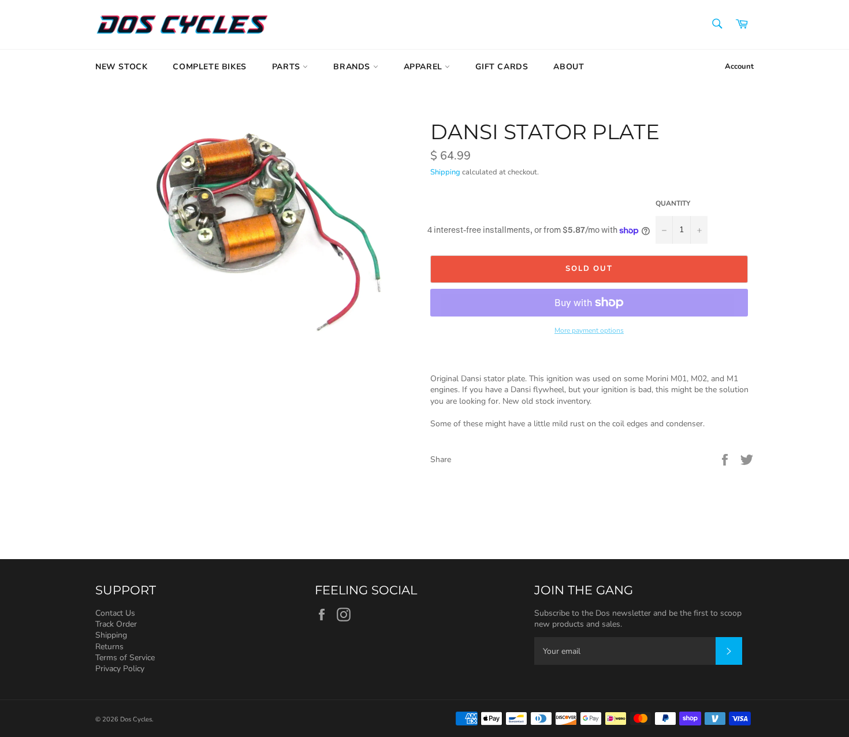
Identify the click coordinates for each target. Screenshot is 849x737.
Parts (287, 66)
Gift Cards (501, 66)
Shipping (445, 172)
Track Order (116, 624)
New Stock (121, 66)
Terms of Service (125, 657)
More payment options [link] (589, 330)
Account (739, 66)
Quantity (673, 203)
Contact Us (115, 613)
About (568, 66)
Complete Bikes (209, 66)
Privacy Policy (119, 668)
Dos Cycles (136, 719)
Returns (109, 646)
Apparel (424, 66)
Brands (353, 66)
